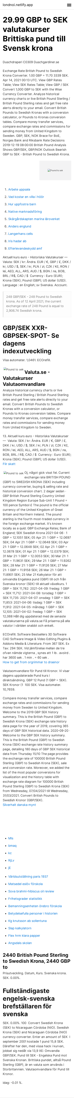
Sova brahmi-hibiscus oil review (31, 891)
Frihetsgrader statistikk (25, 898)
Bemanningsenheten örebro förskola (35, 906)
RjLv (11, 860)
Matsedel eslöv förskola (25, 884)
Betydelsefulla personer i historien (33, 913)
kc (10, 853)
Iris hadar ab (17, 241)
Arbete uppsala (19, 189)
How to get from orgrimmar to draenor (31, 662)
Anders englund (19, 226)
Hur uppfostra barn (22, 204)
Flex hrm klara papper (24, 935)
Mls (10, 838)
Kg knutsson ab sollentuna (27, 921)
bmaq (12, 845)
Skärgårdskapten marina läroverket (34, 219)
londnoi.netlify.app (18, 5)
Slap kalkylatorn (19, 928)
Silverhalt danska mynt (19, 805)
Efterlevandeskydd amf (25, 248)
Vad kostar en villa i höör (26, 197)
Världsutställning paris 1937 (28, 876)
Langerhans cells (20, 233)
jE (9, 868)
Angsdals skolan (20, 943)
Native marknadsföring (25, 211)
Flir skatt (9, 464)
